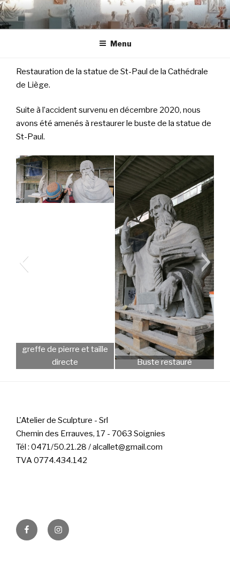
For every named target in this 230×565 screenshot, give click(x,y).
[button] (24, 262)
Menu (121, 43)
